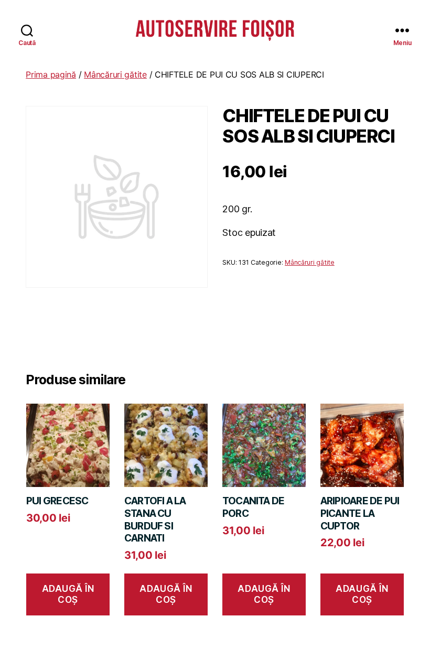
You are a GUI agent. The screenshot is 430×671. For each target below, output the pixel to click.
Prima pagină (51, 74)
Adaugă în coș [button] (68, 594)
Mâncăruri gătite (115, 74)
